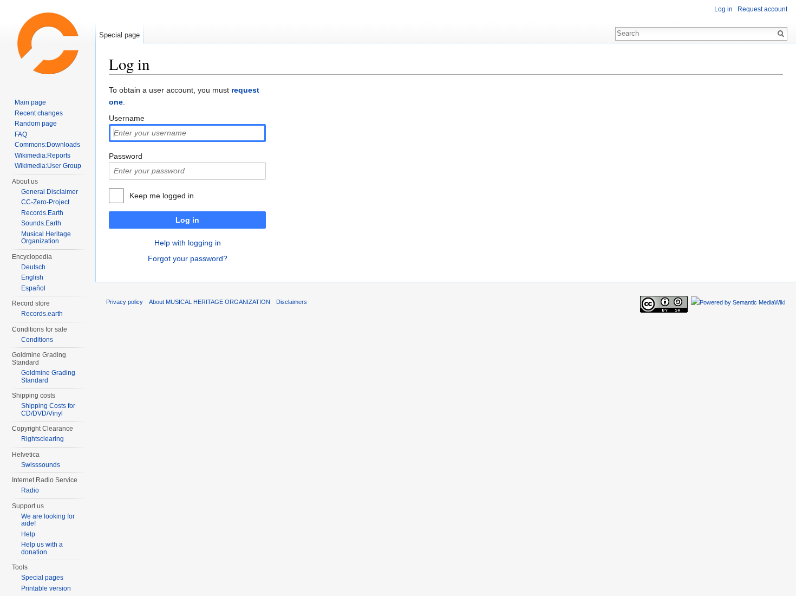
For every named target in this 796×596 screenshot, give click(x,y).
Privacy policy (124, 302)
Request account (762, 9)
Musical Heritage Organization (46, 237)
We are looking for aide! (48, 520)
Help (28, 534)
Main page (30, 102)
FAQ (21, 134)
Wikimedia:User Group (48, 166)
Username (127, 118)
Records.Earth (42, 213)
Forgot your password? (187, 258)
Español (33, 288)
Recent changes (39, 113)
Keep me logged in (161, 195)
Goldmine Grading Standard (48, 376)
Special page (119, 35)
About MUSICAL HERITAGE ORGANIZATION (209, 302)
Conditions (37, 340)
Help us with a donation (42, 548)
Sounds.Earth (41, 223)
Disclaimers (291, 302)
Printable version (46, 588)
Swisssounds (40, 465)
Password (125, 156)
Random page (36, 123)
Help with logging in (187, 242)
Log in (187, 220)
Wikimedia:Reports (42, 155)
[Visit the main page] (47, 43)
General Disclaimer (49, 192)
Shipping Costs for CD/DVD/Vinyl (48, 409)
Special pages (42, 577)
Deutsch (33, 267)
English (32, 277)
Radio (30, 490)
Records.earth (42, 314)
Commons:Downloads (47, 144)
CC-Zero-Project (45, 202)
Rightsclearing (42, 439)
